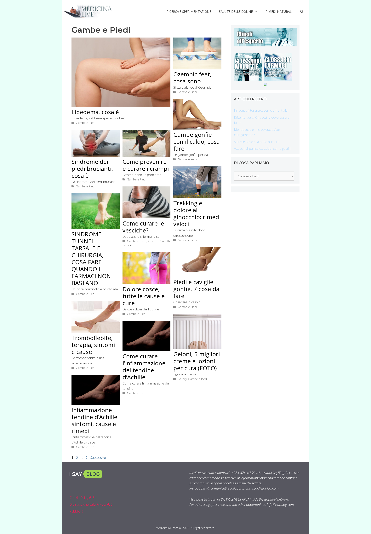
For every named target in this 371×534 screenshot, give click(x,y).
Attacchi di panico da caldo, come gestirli (262, 148)
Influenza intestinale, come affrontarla (261, 110)
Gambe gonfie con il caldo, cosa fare (196, 141)
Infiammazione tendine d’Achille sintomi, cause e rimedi (94, 420)
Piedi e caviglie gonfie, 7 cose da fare (196, 289)
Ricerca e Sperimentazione (189, 11)
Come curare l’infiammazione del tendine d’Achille (144, 366)
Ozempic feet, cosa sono (192, 77)
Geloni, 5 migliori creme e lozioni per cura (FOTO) (196, 361)
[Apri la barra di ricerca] (301, 11)
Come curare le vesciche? (143, 226)
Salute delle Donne (236, 11)
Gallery (182, 379)
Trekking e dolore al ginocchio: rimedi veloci (197, 213)
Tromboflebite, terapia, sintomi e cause (93, 345)
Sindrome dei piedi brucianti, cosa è (92, 168)
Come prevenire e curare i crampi (146, 165)
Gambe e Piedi (85, 123)
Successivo (100, 457)
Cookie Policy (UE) (82, 497)
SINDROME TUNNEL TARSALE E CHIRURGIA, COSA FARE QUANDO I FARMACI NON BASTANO (91, 258)
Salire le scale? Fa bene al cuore (256, 141)
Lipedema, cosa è (95, 112)
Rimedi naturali (279, 11)
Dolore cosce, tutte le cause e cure (144, 296)
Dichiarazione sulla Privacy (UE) (91, 504)
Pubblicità (76, 511)
